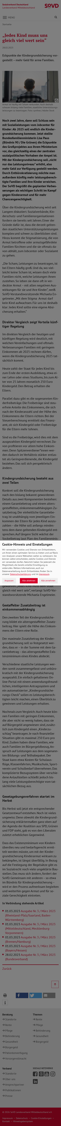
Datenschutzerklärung (20, 574)
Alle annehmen (48, 580)
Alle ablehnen (28, 580)
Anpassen (9, 580)
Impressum (44, 574)
